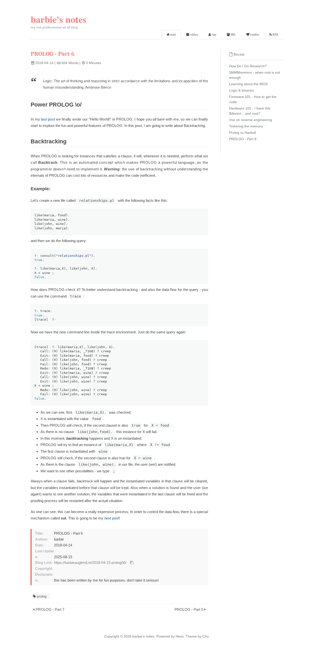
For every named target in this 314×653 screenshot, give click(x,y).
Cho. (205, 636)
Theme (191, 636)
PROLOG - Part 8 (242, 139)
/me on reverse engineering (250, 120)
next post (111, 518)
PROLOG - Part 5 (188, 609)
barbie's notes (58, 19)
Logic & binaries (241, 90)
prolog (42, 596)
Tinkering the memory (246, 126)
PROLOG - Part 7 (50, 609)
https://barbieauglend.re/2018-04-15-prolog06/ (90, 563)
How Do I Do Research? (248, 66)
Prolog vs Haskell (242, 133)
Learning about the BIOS (248, 84)
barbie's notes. (143, 636)
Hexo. (180, 636)
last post (48, 119)
